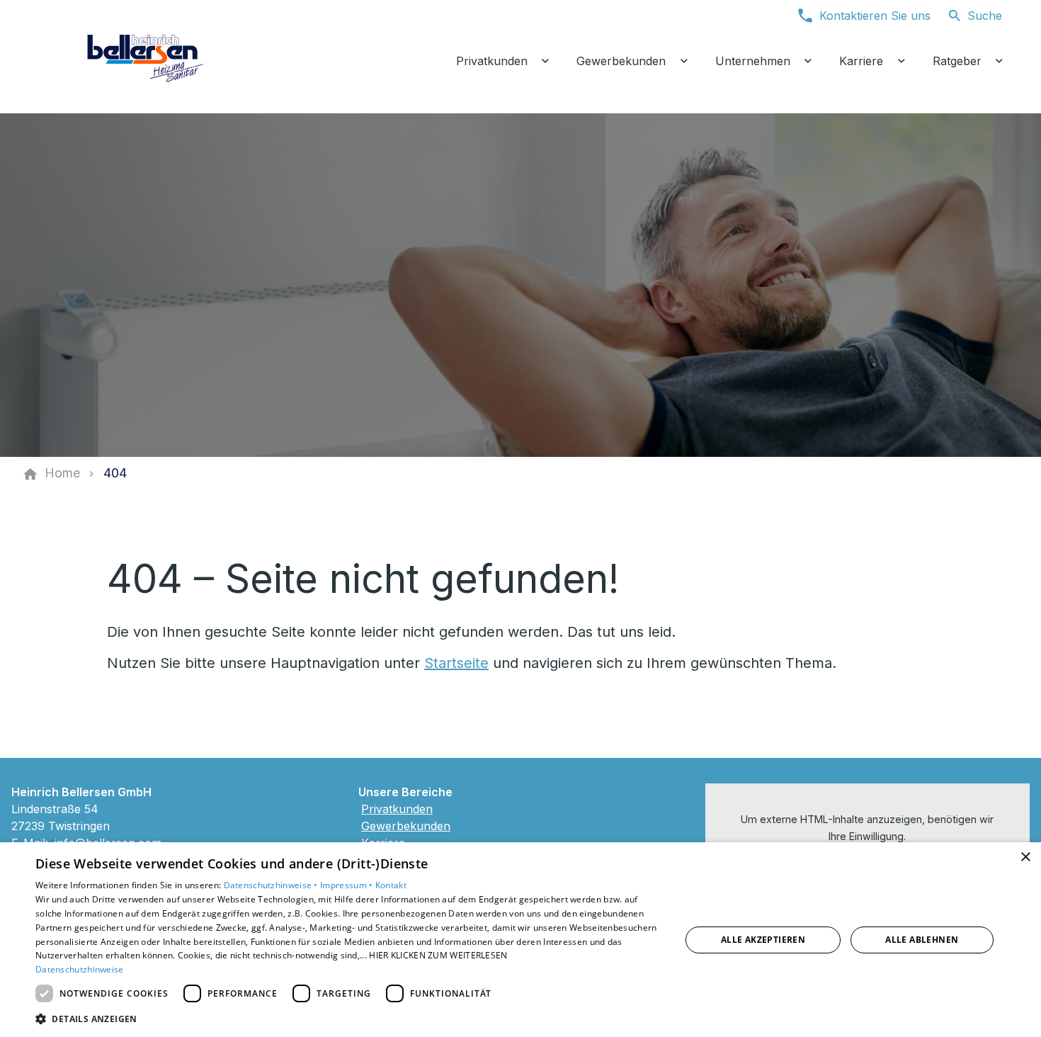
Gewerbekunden (405, 826)
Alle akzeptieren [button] (763, 940)
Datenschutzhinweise (79, 969)
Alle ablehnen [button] (921, 940)
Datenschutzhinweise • (272, 885)
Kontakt (390, 885)
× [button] (1025, 857)
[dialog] (520, 939)
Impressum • (347, 885)
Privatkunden (397, 809)
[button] (348, 1018)
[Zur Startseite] (146, 56)
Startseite (456, 663)
